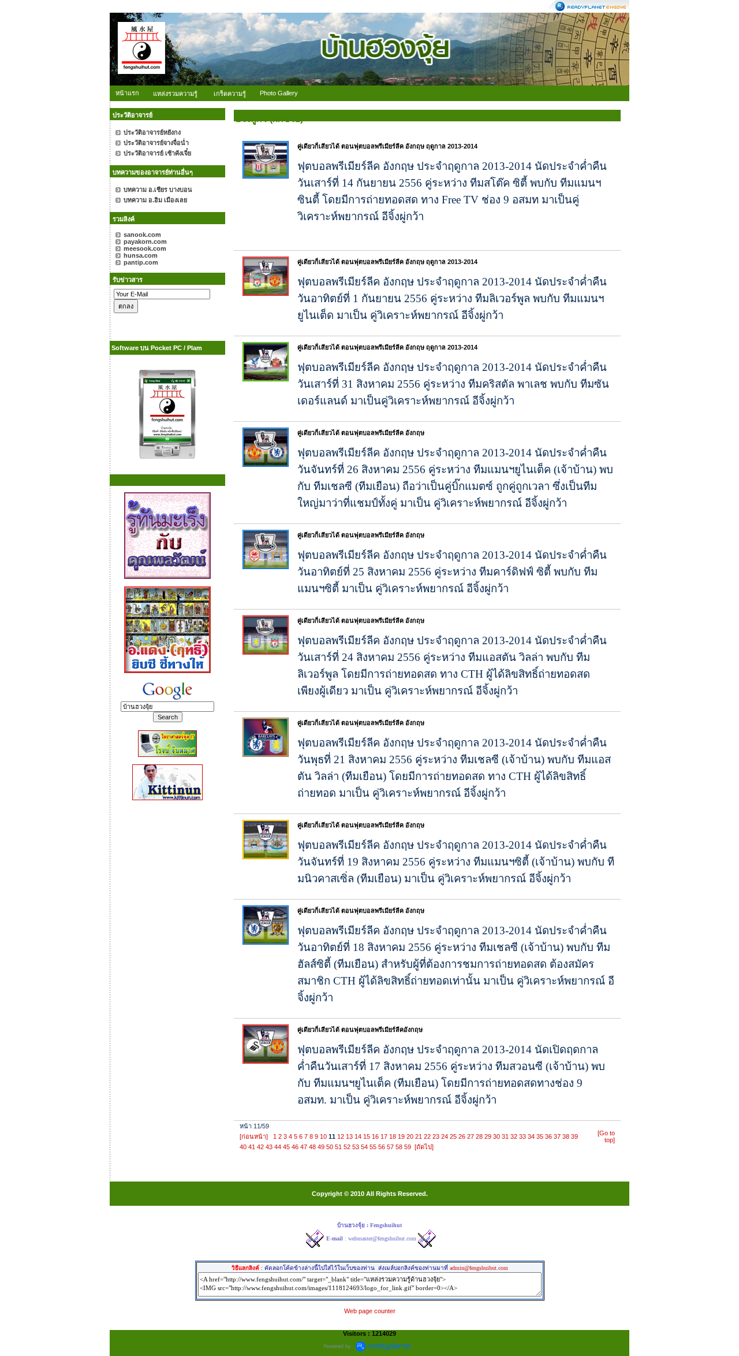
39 (574, 1136)
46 (295, 1146)
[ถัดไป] (424, 1146)
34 (531, 1136)
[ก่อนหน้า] (254, 1136)
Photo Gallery (279, 93)
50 (329, 1146)
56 (381, 1146)
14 (357, 1136)
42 (260, 1146)
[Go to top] (606, 1136)
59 (407, 1146)
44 (277, 1146)
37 (557, 1136)
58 (398, 1146)
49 (321, 1146)
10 (323, 1136)
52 (347, 1146)
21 (418, 1136)
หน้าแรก (127, 93)
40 (243, 1146)
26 (461, 1136)
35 (539, 1136)
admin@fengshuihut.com (479, 1268)
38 (565, 1136)
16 (375, 1136)
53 (355, 1146)
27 (470, 1136)
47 (303, 1146)
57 (390, 1146)
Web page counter (369, 1310)
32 (513, 1136)
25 (453, 1136)
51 (338, 1146)
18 (392, 1136)
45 (286, 1146)
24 (444, 1136)
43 (269, 1146)
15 (366, 1136)
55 (373, 1146)
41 (251, 1146)
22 (427, 1136)
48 (312, 1146)
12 (340, 1136)
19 (401, 1136)
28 (479, 1136)
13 (349, 1136)
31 (505, 1136)
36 (548, 1136)
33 (522, 1136)
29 (487, 1136)
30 (496, 1136)
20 (409, 1136)
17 (383, 1136)
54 (364, 1146)
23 (435, 1136)
